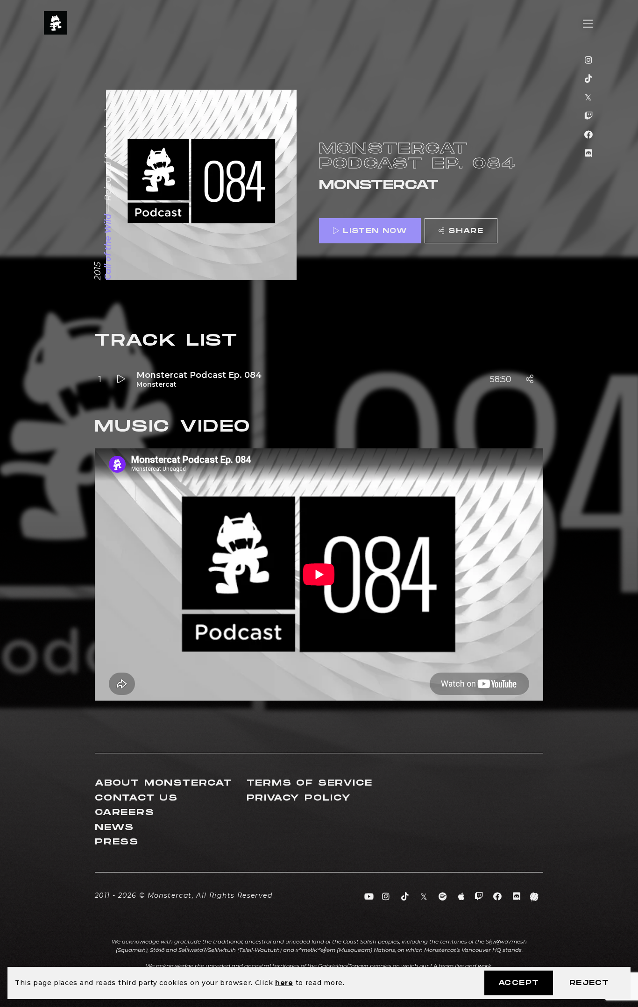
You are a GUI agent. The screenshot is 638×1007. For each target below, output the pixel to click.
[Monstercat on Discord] (588, 154)
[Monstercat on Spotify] (443, 897)
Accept (518, 983)
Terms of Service (310, 783)
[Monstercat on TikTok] (588, 79)
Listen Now (375, 231)
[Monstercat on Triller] (534, 897)
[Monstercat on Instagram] (588, 60)
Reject (589, 983)
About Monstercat (163, 783)
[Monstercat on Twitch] (588, 116)
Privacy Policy (299, 798)
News (114, 827)
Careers (125, 812)
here (284, 983)
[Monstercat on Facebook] (588, 135)
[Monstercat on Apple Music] (461, 897)
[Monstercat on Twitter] (588, 97)
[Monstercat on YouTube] (369, 897)
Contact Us (136, 798)
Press (117, 842)
